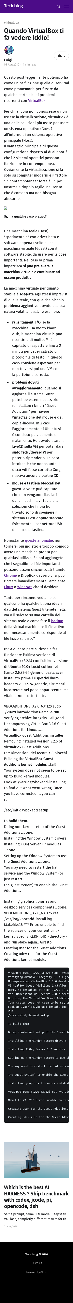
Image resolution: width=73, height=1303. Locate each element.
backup (57, 621)
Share (61, 55)
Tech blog (13, 6)
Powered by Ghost (36, 1272)
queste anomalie (39, 540)
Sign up (37, 1262)
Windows (24, 587)
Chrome (10, 575)
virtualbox (11, 22)
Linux (8, 587)
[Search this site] (58, 6)
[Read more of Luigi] (9, 50)
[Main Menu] (66, 6)
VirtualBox (36, 100)
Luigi (8, 60)
